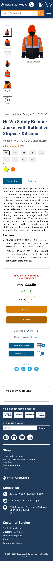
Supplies (7, 462)
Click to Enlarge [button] (32, 61)
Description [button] (12, 181)
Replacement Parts (13, 465)
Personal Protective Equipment (19, 459)
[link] (40, 4)
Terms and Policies (13, 543)
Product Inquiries (12, 528)
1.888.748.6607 (35, 494)
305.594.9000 (17, 494)
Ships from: (26, 330)
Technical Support (12, 535)
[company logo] (14, 4)
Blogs (6, 468)
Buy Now (26, 319)
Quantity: (22, 299)
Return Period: (26, 337)
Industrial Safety (21, 114)
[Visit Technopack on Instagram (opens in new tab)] (14, 437)
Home (7, 114)
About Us (8, 539)
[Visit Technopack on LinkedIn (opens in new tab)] (30, 437)
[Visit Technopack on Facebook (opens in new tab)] (6, 437)
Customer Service (12, 532)
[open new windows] (17, 369)
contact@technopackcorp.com (26, 500)
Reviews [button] (32, 181)
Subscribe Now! (13, 423)
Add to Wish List (21, 353)
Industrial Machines (13, 456)
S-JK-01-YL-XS (40, 114)
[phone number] (31, 4)
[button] (7, 32)
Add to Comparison (21, 345)
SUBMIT (43, 427)
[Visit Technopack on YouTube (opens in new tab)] (22, 437)
